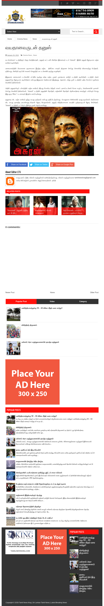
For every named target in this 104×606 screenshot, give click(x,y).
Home (52, 292)
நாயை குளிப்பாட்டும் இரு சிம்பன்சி (28, 450)
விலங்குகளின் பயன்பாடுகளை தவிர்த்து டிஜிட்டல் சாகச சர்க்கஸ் (39, 473)
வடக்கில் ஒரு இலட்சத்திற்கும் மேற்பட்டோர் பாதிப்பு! (34, 518)
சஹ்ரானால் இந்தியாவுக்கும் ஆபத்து (29, 495)
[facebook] (61, 3)
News (35, 55)
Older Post (94, 292)
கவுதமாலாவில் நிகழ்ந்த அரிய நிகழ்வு (29, 461)
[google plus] (95, 3)
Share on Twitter (41, 164)
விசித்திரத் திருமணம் (29, 325)
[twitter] (67, 3)
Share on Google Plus (64, 164)
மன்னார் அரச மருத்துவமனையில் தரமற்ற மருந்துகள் (40, 342)
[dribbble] (84, 3)
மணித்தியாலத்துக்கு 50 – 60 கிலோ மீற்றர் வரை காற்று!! (42, 308)
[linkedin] (90, 3)
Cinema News (27, 55)
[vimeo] (73, 3)
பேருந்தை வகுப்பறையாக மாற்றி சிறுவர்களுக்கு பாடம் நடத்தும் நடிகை (41, 484)
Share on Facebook (18, 164)
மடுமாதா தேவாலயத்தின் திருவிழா (28, 506)
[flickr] (78, 3)
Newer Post (9, 292)
